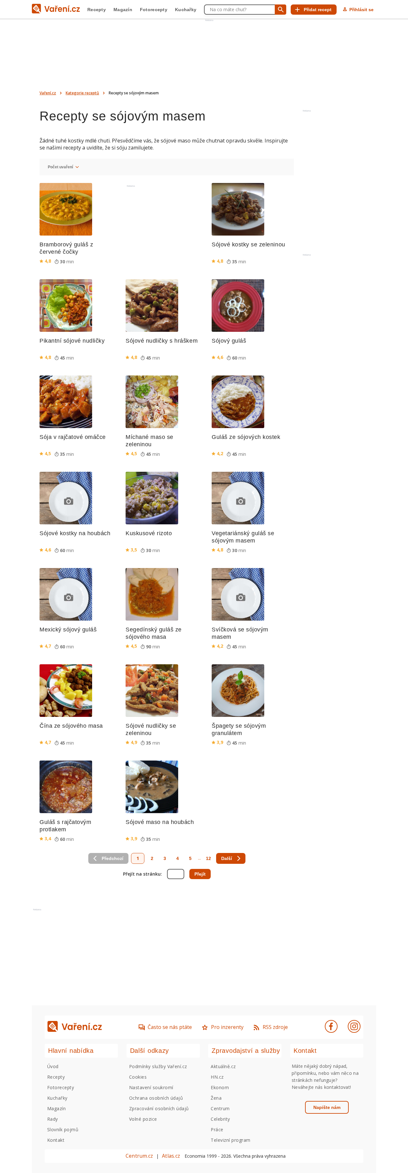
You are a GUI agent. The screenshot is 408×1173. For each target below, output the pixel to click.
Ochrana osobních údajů (156, 1098)
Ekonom (220, 1087)
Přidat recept (318, 9)
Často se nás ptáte (170, 1027)
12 (208, 858)
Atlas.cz (171, 1155)
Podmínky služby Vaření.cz (158, 1066)
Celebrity (220, 1119)
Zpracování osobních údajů (159, 1108)
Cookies (138, 1077)
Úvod (53, 1066)
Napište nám (326, 1107)
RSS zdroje (275, 1027)
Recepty (96, 9)
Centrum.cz (139, 1155)
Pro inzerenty (227, 1027)
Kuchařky (185, 9)
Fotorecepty (153, 9)
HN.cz (217, 1077)
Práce (217, 1129)
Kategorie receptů (82, 93)
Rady (52, 1119)
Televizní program (230, 1140)
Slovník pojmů (62, 1129)
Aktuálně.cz (223, 1066)
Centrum (220, 1108)
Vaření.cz (48, 93)
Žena (216, 1098)
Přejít (200, 874)
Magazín (122, 9)
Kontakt (55, 1140)
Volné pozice (143, 1119)
